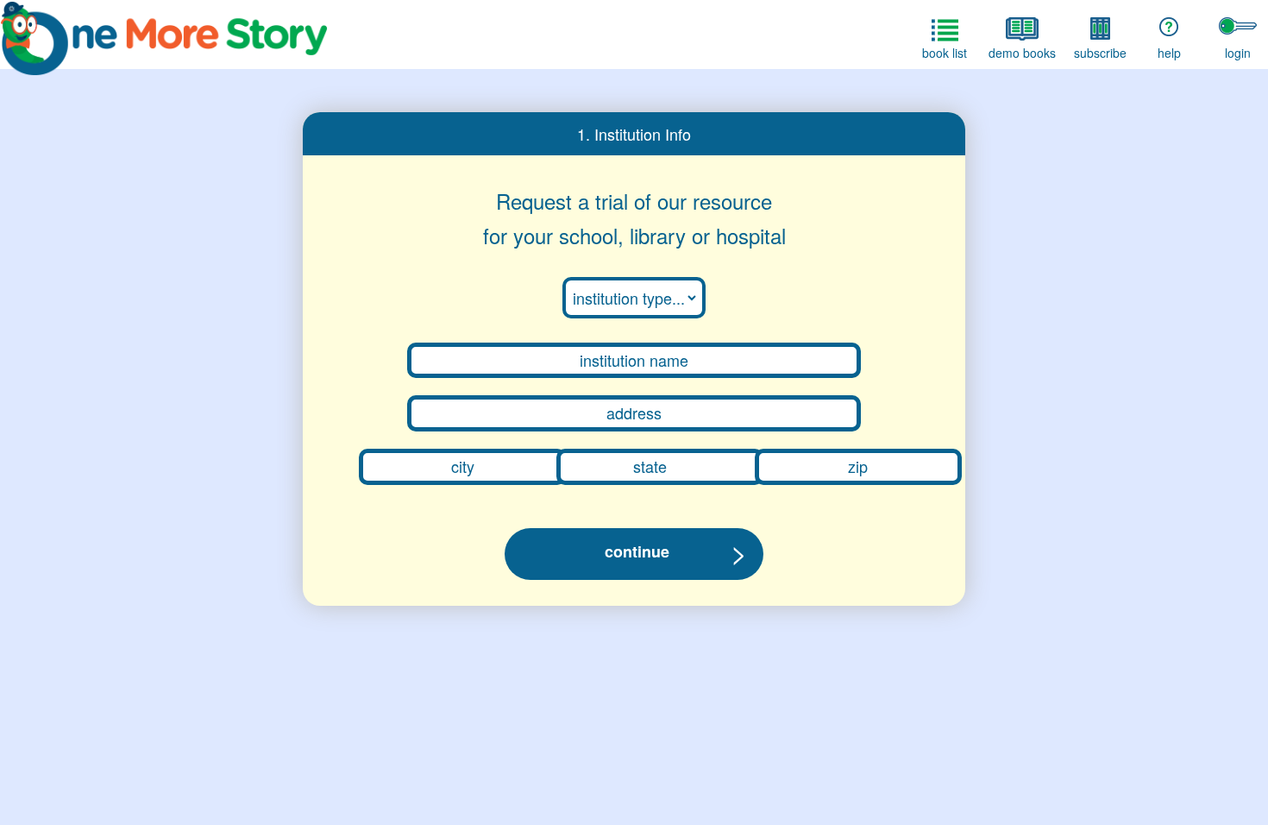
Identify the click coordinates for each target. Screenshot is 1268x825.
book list (944, 52)
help (1169, 52)
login (1238, 52)
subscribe (1100, 52)
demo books (1022, 52)
